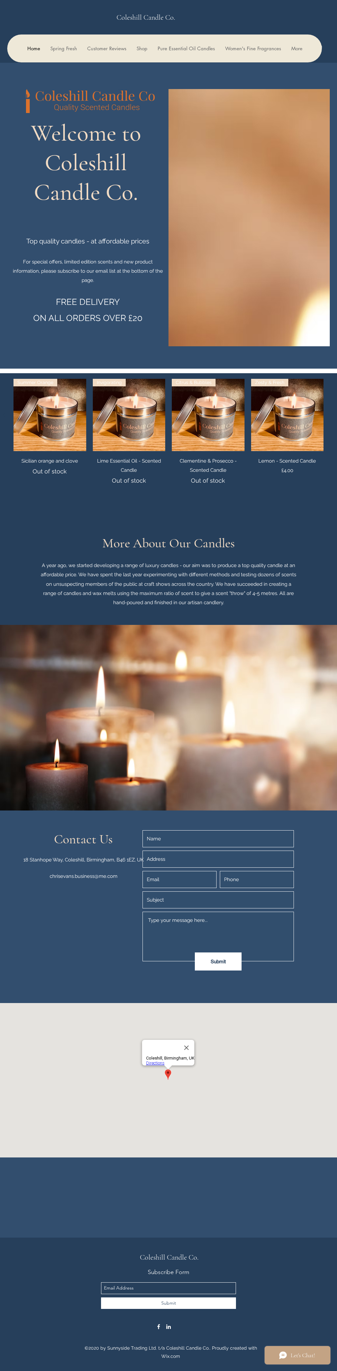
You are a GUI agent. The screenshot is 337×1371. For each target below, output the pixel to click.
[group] (168, 432)
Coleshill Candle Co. (146, 17)
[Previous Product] (4, 415)
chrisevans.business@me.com (83, 876)
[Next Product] (333, 415)
